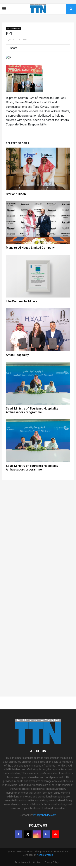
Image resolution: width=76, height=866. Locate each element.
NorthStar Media (45, 855)
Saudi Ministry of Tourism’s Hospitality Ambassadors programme (32, 410)
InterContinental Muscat (22, 301)
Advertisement (22, 862)
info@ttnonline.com (44, 814)
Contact (37, 862)
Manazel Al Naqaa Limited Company (30, 247)
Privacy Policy (52, 862)
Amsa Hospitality (17, 355)
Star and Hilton (16, 194)
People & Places (13, 29)
